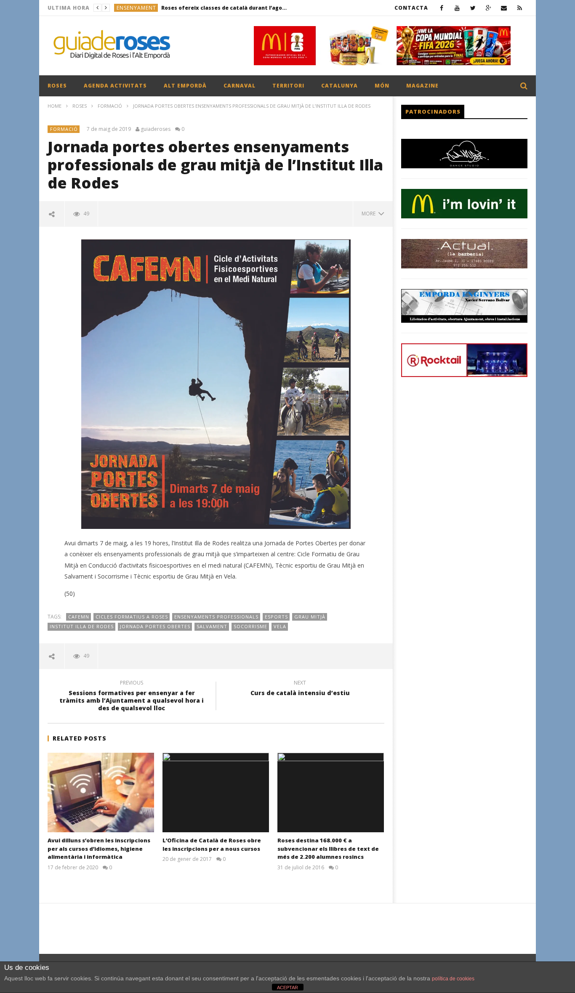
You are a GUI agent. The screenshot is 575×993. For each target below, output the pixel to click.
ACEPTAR (287, 987)
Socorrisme (250, 626)
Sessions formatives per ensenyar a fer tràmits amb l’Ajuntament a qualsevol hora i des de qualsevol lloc (131, 697)
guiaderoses (155, 129)
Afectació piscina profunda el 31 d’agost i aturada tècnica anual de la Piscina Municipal (208, 7)
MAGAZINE (422, 85)
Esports (276, 616)
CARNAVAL (240, 85)
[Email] (504, 8)
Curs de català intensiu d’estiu (300, 689)
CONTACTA (411, 7)
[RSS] (519, 8)
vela (280, 626)
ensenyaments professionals (216, 616)
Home (54, 106)
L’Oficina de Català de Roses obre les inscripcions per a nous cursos (211, 844)
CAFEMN (78, 616)
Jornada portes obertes (155, 626)
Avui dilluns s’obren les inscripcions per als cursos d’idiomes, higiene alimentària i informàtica (99, 848)
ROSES (57, 85)
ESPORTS (128, 7)
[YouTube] (457, 8)
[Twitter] (473, 8)
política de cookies (453, 979)
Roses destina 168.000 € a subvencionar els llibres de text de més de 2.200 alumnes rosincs (328, 848)
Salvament (212, 626)
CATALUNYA (339, 85)
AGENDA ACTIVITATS (115, 85)
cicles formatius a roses (132, 616)
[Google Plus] (488, 8)
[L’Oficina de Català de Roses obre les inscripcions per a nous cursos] (215, 792)
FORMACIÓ (110, 106)
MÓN (382, 85)
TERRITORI (288, 85)
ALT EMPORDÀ (185, 85)
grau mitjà (309, 616)
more (370, 213)
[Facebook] (442, 8)
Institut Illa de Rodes (82, 626)
